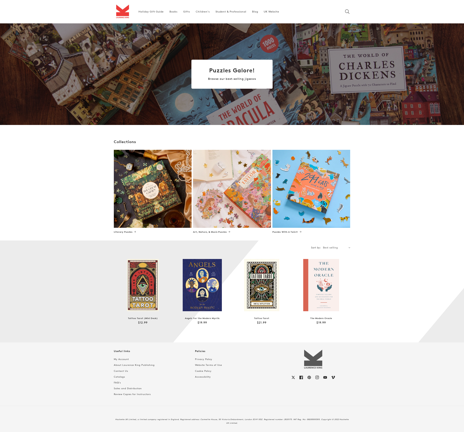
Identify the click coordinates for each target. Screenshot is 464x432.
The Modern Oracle (321, 318)
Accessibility (203, 376)
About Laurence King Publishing (134, 364)
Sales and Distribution (128, 388)
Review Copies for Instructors (132, 394)
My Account (121, 359)
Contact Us (121, 370)
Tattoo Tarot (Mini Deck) (143, 318)
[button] (347, 12)
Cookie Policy (203, 370)
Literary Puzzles (123, 232)
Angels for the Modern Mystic (202, 318)
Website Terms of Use (208, 364)
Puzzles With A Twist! (285, 232)
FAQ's (117, 382)
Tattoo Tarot (262, 318)
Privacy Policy (203, 359)
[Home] (122, 11)
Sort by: (316, 247)
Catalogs (119, 376)
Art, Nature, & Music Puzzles (210, 232)
